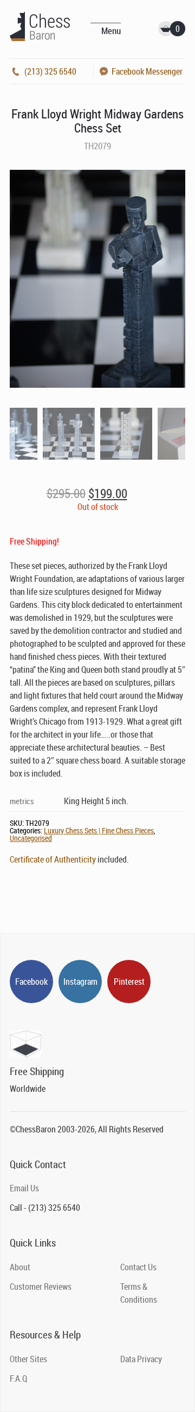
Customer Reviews (41, 1286)
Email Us (24, 1188)
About (20, 1267)
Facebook (31, 981)
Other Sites (28, 1359)
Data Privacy (141, 1359)
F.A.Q (18, 1378)
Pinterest (129, 981)
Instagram (80, 981)
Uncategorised (31, 838)
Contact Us (138, 1267)
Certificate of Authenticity (53, 859)
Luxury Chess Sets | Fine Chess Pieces (99, 830)
